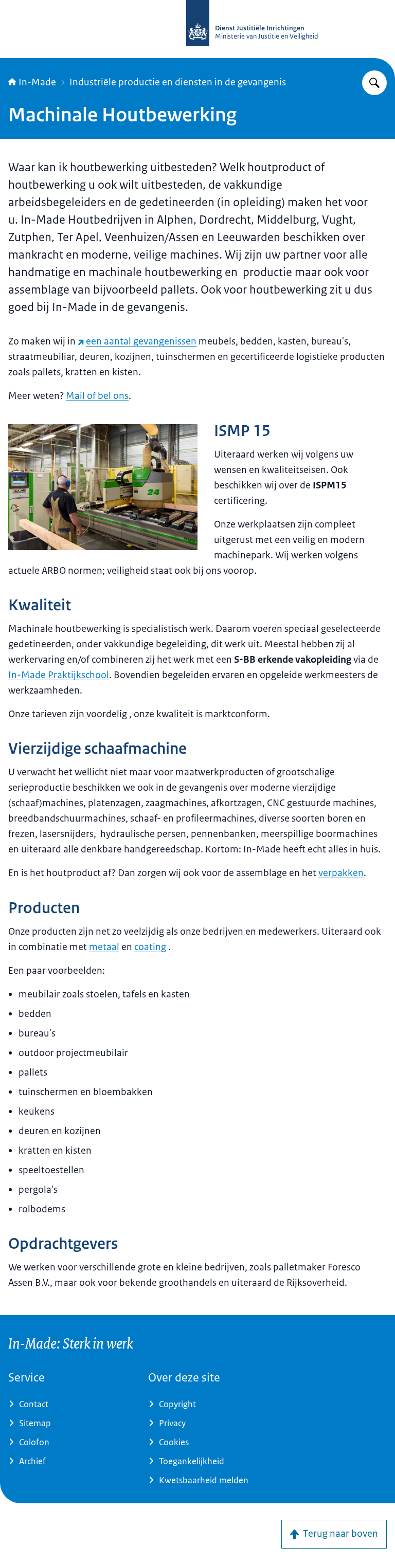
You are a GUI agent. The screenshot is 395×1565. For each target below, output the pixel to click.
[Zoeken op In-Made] (374, 82)
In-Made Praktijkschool (58, 675)
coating (150, 947)
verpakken (341, 873)
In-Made (37, 82)
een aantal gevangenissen (141, 341)
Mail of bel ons (97, 396)
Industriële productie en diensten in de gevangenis (177, 82)
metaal (104, 947)
